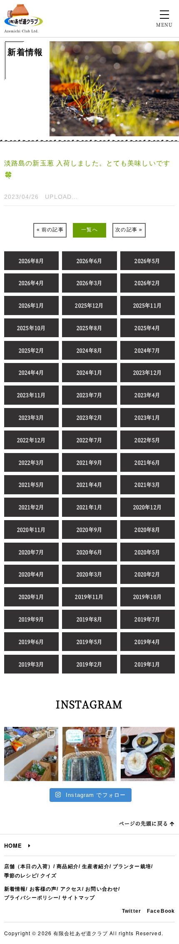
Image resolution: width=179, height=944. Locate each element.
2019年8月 (89, 619)
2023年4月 (147, 394)
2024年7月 (147, 350)
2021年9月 (89, 462)
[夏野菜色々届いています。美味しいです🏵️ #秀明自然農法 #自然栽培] (31, 754)
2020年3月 (89, 574)
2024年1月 (89, 372)
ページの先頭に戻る (144, 823)
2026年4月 (32, 282)
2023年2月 (89, 417)
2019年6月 (32, 641)
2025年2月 (32, 350)
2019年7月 (147, 619)
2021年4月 (89, 484)
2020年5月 (147, 552)
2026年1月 (32, 305)
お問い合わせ (101, 889)
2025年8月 (89, 327)
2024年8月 (89, 350)
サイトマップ (78, 898)
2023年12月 (147, 372)
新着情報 (15, 889)
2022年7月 (89, 439)
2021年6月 (147, 462)
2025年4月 (147, 327)
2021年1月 (89, 507)
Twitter (131, 911)
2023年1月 (147, 417)
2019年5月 (89, 641)
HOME (16, 845)
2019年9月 (32, 619)
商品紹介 (67, 866)
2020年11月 (31, 529)
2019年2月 (89, 664)
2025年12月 (89, 305)
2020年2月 (147, 574)
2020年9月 (89, 529)
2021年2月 (32, 507)
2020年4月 (32, 574)
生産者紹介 (95, 866)
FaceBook (161, 911)
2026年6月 (89, 260)
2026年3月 (89, 282)
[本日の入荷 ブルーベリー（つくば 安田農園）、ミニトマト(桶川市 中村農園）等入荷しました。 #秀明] (89, 754)
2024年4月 (32, 372)
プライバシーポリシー (31, 898)
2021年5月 (32, 484)
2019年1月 (147, 664)
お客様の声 (43, 889)
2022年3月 (32, 462)
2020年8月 (147, 529)
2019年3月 (32, 664)
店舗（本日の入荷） (28, 866)
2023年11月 (31, 394)
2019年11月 (89, 596)
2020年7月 (32, 552)
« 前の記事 (50, 230)
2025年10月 (31, 327)
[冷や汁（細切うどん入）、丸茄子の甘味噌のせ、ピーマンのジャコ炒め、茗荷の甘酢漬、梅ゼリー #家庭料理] (148, 754)
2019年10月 (147, 596)
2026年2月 (147, 282)
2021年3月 (147, 484)
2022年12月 (31, 439)
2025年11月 (147, 305)
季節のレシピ (20, 876)
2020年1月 (32, 596)
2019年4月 (147, 641)
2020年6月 (89, 552)
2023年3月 (32, 417)
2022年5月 (147, 439)
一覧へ (89, 230)
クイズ (48, 876)
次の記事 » (128, 230)
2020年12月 (147, 507)
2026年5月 (147, 260)
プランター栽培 (132, 866)
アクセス (71, 889)
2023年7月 (89, 394)
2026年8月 (32, 260)
